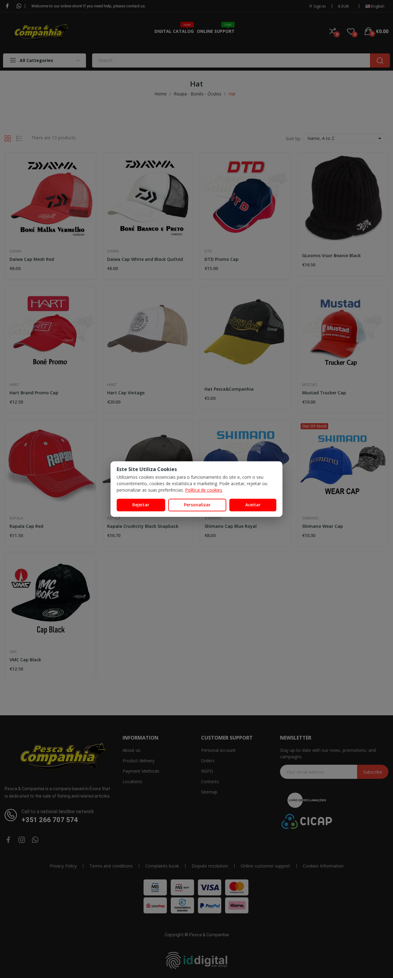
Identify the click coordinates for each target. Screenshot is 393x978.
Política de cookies (203, 490)
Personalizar (197, 505)
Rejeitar (140, 505)
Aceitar (253, 505)
